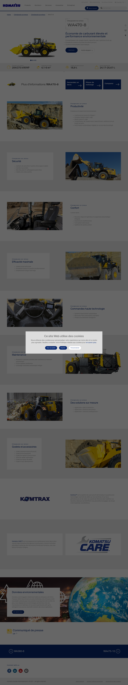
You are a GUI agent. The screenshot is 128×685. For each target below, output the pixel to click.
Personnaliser (75, 347)
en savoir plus (91, 342)
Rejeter (63, 347)
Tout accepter (51, 347)
